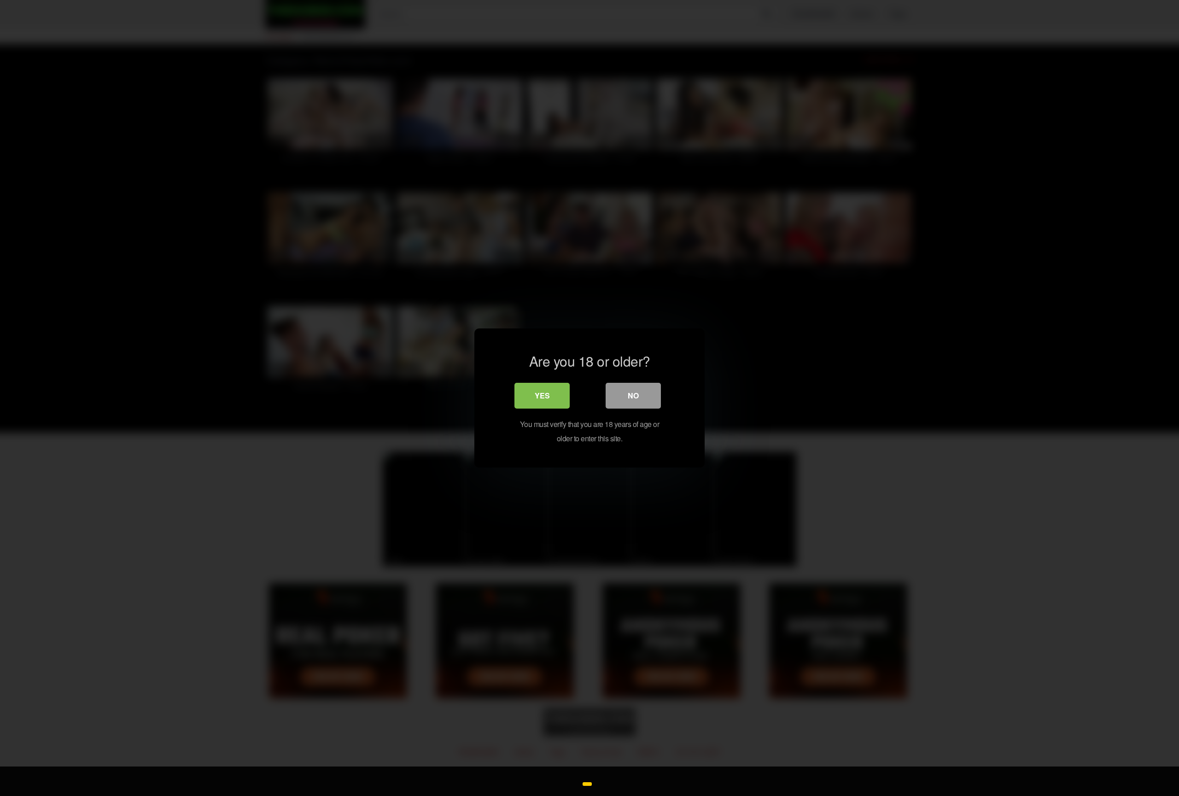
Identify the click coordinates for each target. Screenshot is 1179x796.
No (633, 395)
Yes (542, 395)
